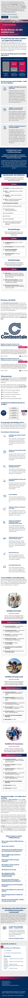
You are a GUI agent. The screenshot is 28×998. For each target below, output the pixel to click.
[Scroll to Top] (25, 993)
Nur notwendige (14, 17)
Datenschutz (14, 9)
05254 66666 (8, 950)
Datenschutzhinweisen (10, 12)
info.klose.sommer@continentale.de (13, 953)
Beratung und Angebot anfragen (16, 938)
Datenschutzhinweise (12, 14)
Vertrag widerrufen (19, 995)
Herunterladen (22, 347)
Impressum (3, 14)
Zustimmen (4, 17)
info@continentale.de (19, 992)
